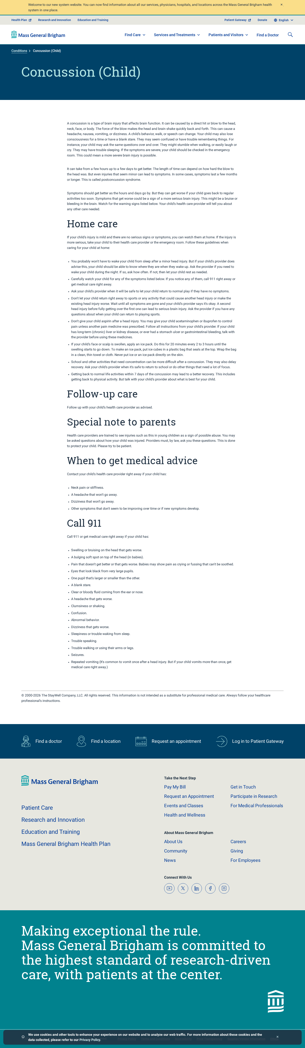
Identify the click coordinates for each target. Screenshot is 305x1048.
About (173, 841)
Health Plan (19, 20)
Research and (53, 819)
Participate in (254, 796)
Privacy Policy (89, 1040)
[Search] (290, 34)
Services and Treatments (174, 35)
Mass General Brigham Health (65, 843)
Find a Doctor (268, 35)
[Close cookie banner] (277, 1037)
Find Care (133, 35)
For (245, 860)
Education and (50, 831)
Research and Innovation (54, 20)
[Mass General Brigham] (38, 34)
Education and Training (93, 20)
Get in (243, 787)
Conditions (19, 51)
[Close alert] (281, 5)
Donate (262, 20)
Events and (183, 805)
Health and (184, 815)
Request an (189, 796)
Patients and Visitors (226, 35)
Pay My (175, 787)
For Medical (257, 805)
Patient (37, 807)
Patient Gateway (235, 20)
